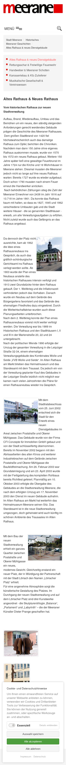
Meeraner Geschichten (18, 43)
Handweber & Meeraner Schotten (29, 70)
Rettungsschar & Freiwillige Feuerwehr (32, 65)
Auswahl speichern (33, 734)
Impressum (25, 756)
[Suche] (59, 28)
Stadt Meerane (14, 39)
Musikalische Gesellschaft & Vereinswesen (26, 82)
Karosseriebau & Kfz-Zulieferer (27, 75)
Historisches (32, 39)
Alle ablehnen (33, 748)
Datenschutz (40, 756)
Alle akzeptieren (33, 741)
